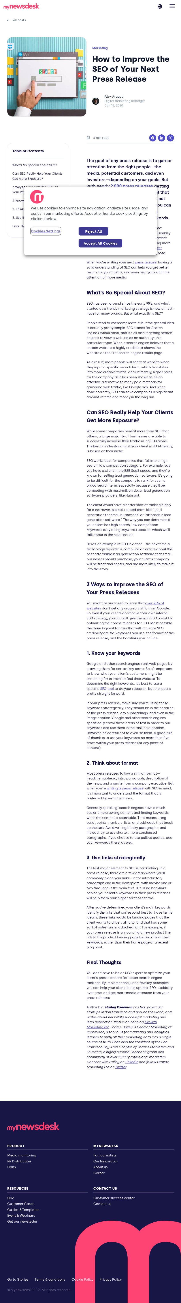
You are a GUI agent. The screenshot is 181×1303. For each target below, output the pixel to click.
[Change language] (160, 6)
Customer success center (114, 1198)
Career (99, 1173)
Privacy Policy (111, 1280)
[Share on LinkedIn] (161, 137)
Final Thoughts (23, 226)
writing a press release (125, 788)
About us (100, 1167)
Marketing (100, 48)
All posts (16, 20)
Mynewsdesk (105, 1146)
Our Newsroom (105, 1161)
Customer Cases (20, 1204)
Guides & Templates (23, 1210)
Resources (17, 1189)
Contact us (105, 1189)
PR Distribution (19, 1161)
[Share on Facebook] (152, 137)
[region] (90, 221)
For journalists (105, 1155)
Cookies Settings (45, 231)
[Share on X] (170, 137)
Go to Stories (17, 1280)
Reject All (93, 231)
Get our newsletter (22, 1222)
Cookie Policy (82, 1280)
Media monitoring (21, 1155)
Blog (10, 1198)
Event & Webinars (21, 1216)
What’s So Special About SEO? (34, 165)
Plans (11, 1167)
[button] (172, 6)
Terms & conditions (50, 1280)
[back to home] (21, 7)
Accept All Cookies (100, 243)
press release (145, 262)
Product (16, 1146)
